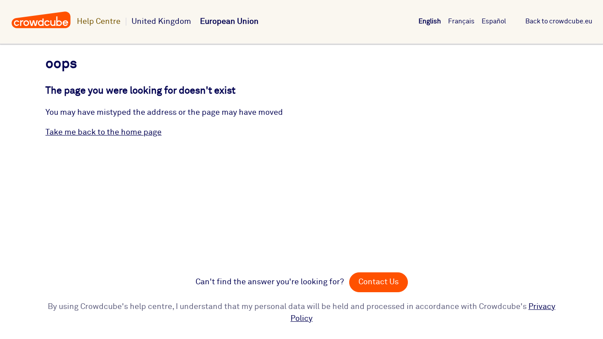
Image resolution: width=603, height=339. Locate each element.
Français (461, 21)
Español (494, 21)
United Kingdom (161, 22)
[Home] (41, 27)
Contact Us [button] (378, 282)
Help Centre (99, 22)
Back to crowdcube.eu (558, 21)
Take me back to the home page (103, 132)
